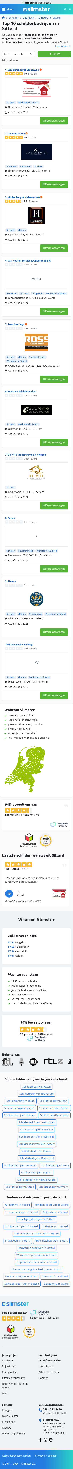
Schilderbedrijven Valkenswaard (36, 1179)
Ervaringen (8, 1421)
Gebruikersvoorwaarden (16, 1455)
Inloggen (7, 1410)
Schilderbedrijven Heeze (54, 1115)
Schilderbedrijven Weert (53, 1187)
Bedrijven (28, 17)
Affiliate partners (49, 1372)
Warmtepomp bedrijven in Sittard (36, 1255)
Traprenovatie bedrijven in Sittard (36, 1262)
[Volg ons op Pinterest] (51, 1439)
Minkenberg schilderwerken (24, 197)
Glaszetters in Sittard (56, 1283)
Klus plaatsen (10, 1372)
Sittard (57, 17)
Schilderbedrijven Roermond (36, 1158)
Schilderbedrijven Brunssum (36, 1093)
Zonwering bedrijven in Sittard (36, 1248)
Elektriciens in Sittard (55, 1226)
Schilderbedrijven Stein (55, 1165)
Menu (10, 9)
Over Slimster (10, 1416)
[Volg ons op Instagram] (45, 1439)
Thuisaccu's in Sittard (55, 1276)
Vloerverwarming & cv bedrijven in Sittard (36, 1269)
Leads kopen (46, 1366)
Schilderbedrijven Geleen (54, 1108)
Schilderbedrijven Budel (20, 1100)
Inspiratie (7, 1360)
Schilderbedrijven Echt (53, 1100)
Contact (43, 1378)
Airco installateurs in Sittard (51, 1240)
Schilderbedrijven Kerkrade (36, 1129)
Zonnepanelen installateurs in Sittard (36, 1233)
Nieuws (6, 1427)
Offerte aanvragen (54, 120)
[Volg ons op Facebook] (40, 1439)
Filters (56, 54)
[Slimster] (4, 17)
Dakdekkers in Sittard (55, 1212)
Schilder (14, 17)
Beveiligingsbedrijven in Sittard (36, 1219)
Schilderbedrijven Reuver (36, 1151)
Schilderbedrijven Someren (20, 1165)
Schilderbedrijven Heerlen (19, 1115)
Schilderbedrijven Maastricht (36, 1136)
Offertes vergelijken (14, 1378)
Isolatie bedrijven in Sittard (21, 1276)
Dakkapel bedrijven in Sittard (21, 1283)
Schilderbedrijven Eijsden (19, 1108)
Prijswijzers (9, 1366)
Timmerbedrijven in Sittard (21, 1212)
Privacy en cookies (46, 1455)
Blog (4, 1393)
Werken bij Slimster (13, 1433)
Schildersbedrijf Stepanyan (23, 69)
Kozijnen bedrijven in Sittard (52, 1204)
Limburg (43, 17)
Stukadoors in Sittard (17, 1240)
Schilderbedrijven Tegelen (36, 1172)
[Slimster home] (36, 9)
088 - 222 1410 (52, 1409)
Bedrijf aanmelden (50, 1360)
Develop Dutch (16, 133)
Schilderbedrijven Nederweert (37, 1144)
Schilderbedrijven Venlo (20, 1187)
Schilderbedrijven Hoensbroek (37, 1122)
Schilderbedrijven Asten (36, 1086)
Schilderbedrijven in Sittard (21, 1226)
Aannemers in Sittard (17, 1204)
